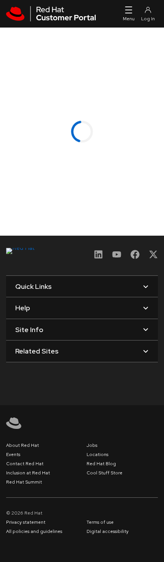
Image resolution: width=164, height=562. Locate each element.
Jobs (92, 445)
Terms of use (100, 522)
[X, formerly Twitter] (153, 257)
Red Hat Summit (24, 482)
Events (13, 454)
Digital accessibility (108, 531)
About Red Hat (22, 445)
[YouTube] (116, 257)
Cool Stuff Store (104, 473)
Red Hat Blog (101, 464)
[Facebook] (135, 257)
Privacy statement (25, 522)
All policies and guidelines (34, 531)
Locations (97, 454)
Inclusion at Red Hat (28, 473)
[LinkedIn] (98, 257)
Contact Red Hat (24, 464)
